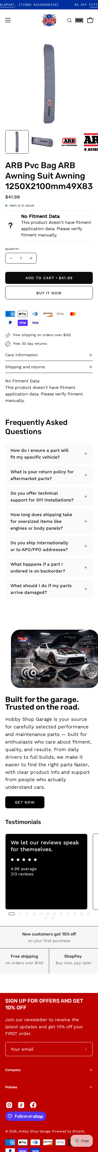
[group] (49, 872)
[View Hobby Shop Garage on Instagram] (9, 1105)
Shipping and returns (25, 367)
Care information (21, 355)
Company (13, 1070)
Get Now (25, 802)
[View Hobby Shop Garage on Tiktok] (21, 1105)
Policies (11, 1087)
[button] (79, 19)
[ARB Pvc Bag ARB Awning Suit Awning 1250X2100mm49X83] (17, 142)
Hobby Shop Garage (34, 1131)
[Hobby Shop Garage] (49, 20)
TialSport (11, 5)
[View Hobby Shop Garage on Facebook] (33, 1105)
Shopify (78, 1131)
